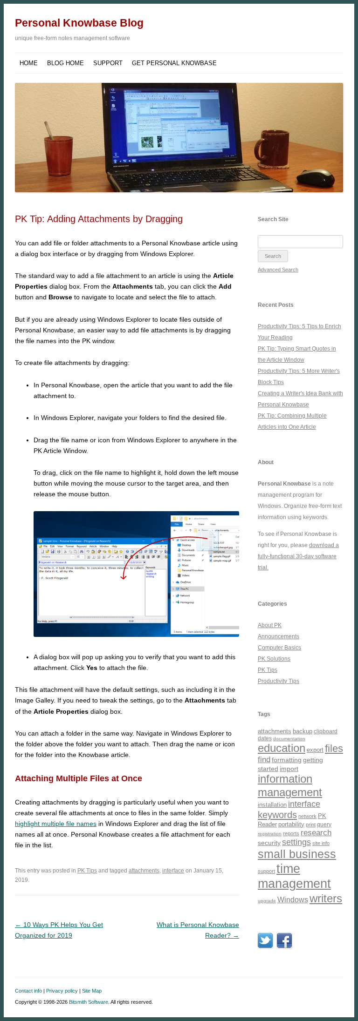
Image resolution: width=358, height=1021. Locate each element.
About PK (270, 625)
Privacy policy (62, 991)
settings (296, 842)
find (264, 759)
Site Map (92, 991)
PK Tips (87, 870)
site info (321, 843)
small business (297, 853)
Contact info (28, 991)
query (324, 824)
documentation (289, 738)
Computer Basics (279, 647)
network (307, 816)
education (281, 748)
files (334, 748)
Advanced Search (278, 269)
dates (265, 738)
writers (326, 898)
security (269, 842)
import (289, 768)
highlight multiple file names (55, 823)
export (315, 749)
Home (29, 63)
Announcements (278, 636)
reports (291, 833)
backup (302, 731)
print (311, 824)
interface (173, 870)
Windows (292, 900)
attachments (144, 870)
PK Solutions (274, 659)
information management (290, 785)
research (316, 832)
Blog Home (65, 63)
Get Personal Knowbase (174, 63)
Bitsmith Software (88, 1002)
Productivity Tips (278, 681)
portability (291, 824)
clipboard (325, 731)
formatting (287, 760)
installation (272, 804)
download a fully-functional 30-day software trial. (298, 556)
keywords (277, 815)
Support (108, 63)
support (266, 871)
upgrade (267, 900)
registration (270, 833)
